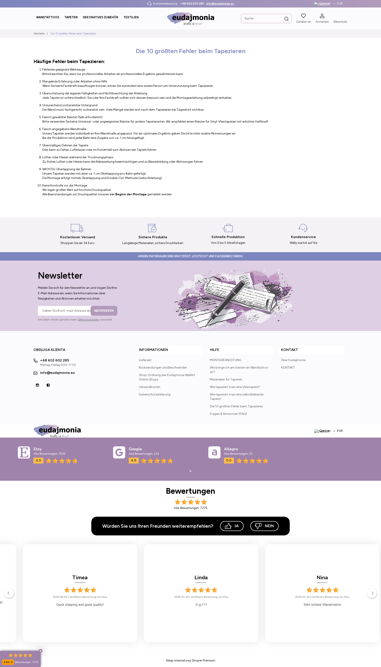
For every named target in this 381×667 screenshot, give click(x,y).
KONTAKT (288, 367)
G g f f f (190, 604)
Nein (269, 526)
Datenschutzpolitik (88, 319)
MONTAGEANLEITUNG (225, 360)
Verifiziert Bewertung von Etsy (78, 597)
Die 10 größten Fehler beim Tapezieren (236, 406)
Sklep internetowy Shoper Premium (190, 660)
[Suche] (287, 19)
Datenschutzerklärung (154, 394)
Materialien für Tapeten (226, 379)
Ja (237, 526)
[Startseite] (190, 18)
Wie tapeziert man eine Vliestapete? (235, 387)
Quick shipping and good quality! (69, 604)
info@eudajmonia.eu (220, 3)
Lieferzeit (145, 360)
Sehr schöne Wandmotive (311, 604)
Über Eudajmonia (293, 360)
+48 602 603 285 (192, 3)
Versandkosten (149, 387)
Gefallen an (303, 21)
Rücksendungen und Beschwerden (163, 367)
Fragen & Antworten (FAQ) (228, 414)
